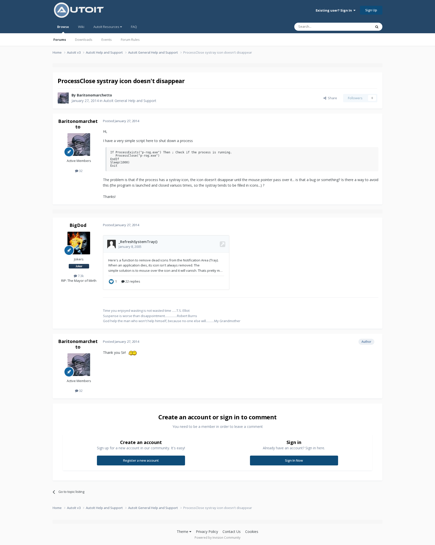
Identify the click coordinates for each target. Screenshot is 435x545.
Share (331, 98)
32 (80, 170)
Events (106, 39)
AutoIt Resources (106, 26)
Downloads (83, 39)
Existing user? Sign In (334, 10)
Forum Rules (130, 39)
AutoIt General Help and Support (129, 100)
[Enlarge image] (134, 352)
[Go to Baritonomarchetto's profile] (63, 98)
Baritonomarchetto (94, 95)
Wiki (81, 26)
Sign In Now (294, 460)
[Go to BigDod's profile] (78, 243)
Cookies (251, 531)
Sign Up (371, 10)
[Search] (376, 27)
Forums (59, 39)
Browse (63, 26)
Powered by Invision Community (217, 537)
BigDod (77, 225)
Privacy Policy (207, 531)
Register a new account (141, 460)
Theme (183, 531)
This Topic (357, 26)
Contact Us (232, 531)
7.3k (80, 276)
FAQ (134, 26)
